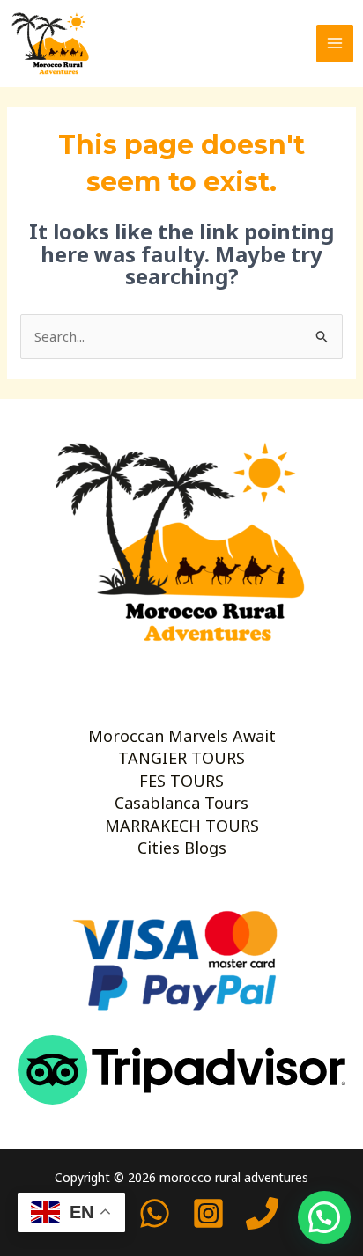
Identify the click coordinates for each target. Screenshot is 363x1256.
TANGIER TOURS (181, 757)
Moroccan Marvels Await (182, 735)
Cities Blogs (181, 847)
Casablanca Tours (181, 802)
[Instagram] (208, 1213)
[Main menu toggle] (335, 43)
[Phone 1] (262, 1213)
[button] (324, 1217)
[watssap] (154, 1213)
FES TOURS (181, 780)
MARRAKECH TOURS (182, 825)
